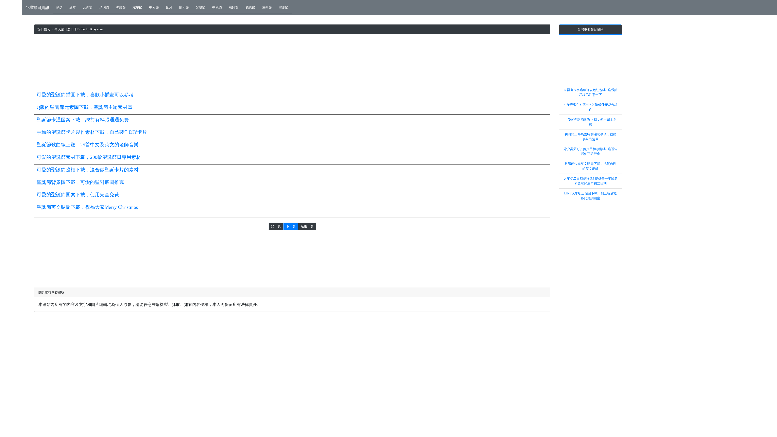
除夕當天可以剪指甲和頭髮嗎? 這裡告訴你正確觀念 (591, 151)
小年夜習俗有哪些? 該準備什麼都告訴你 (591, 107)
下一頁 (291, 226)
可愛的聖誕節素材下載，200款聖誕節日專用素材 (89, 157)
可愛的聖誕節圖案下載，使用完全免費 (78, 194)
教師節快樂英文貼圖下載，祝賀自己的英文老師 (590, 166)
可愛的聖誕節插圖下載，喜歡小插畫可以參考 (85, 94)
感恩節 (250, 7)
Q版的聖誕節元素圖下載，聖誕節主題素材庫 (84, 107)
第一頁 (276, 226)
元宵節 (87, 7)
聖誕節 (283, 7)
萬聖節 (267, 7)
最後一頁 (307, 226)
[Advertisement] (292, 62)
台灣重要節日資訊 (590, 29)
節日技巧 (43, 29)
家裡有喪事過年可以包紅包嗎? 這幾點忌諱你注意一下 (591, 92)
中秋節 (217, 7)
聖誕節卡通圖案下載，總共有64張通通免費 (83, 119)
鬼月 (169, 7)
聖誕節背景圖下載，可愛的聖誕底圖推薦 (80, 182)
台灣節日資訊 (37, 7)
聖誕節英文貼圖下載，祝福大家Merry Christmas (87, 207)
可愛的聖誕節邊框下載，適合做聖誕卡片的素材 (88, 169)
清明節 (104, 7)
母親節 (121, 7)
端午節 (137, 7)
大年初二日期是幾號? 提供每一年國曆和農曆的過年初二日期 (591, 181)
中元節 (154, 7)
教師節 (234, 7)
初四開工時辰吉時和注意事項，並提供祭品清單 (590, 137)
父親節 (200, 7)
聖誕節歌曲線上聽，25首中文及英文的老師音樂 (88, 144)
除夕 (59, 7)
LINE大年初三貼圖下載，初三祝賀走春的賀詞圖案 (590, 196)
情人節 (184, 7)
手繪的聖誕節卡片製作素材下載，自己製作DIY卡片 (92, 132)
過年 (72, 7)
